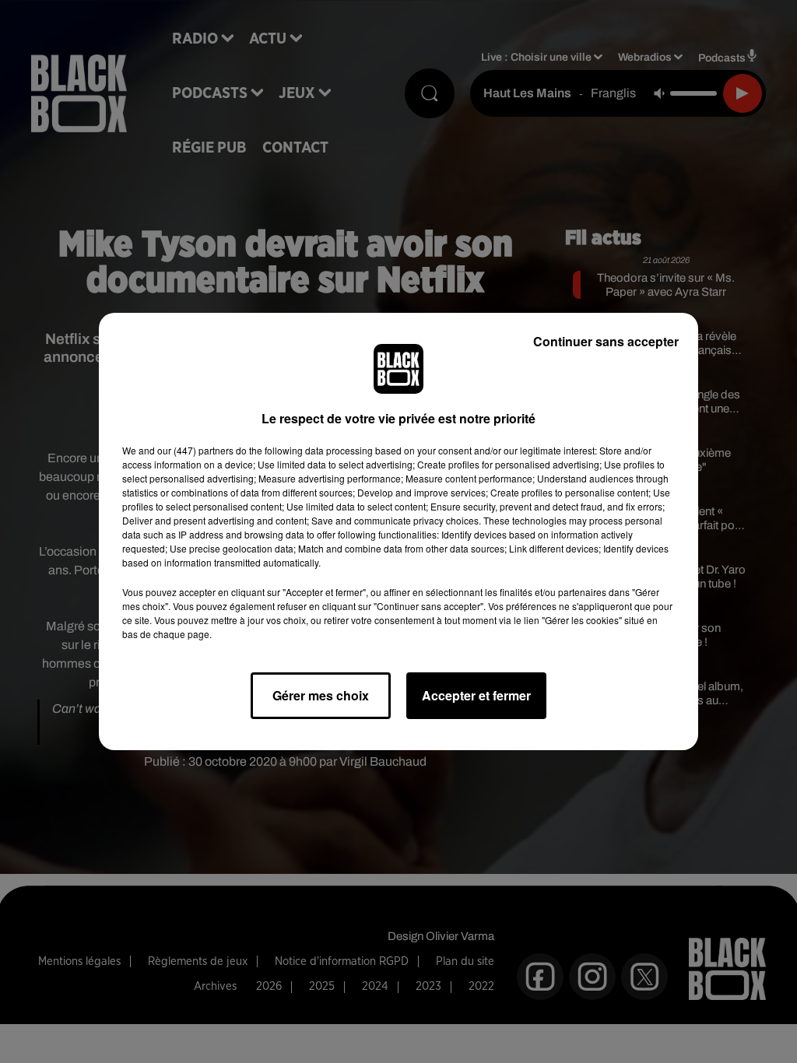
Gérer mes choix (320, 695)
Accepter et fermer (476, 695)
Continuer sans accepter (606, 341)
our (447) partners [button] (195, 450)
